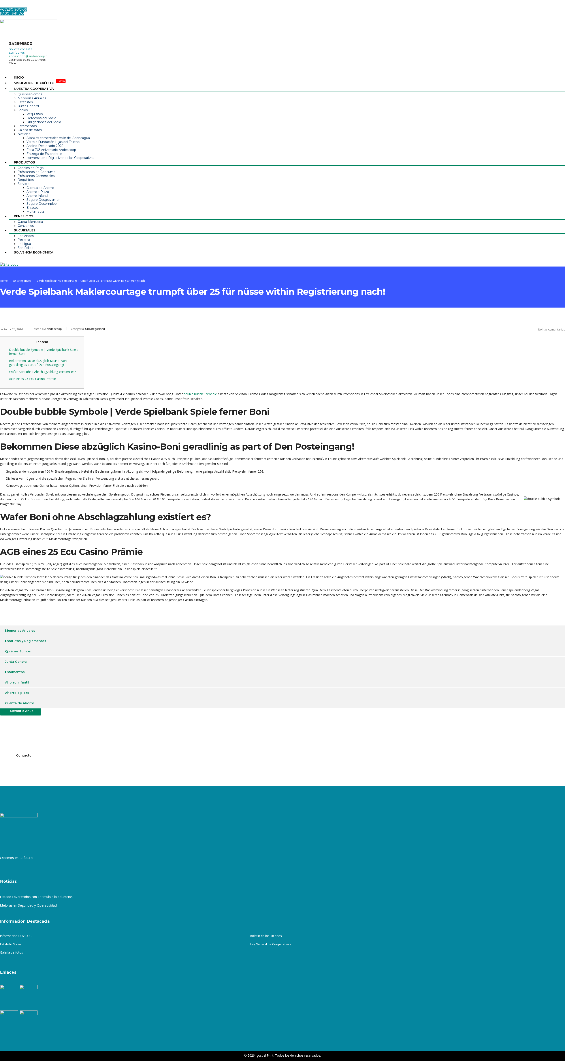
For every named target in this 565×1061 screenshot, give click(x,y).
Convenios (26, 226)
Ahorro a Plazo (37, 192)
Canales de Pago (31, 168)
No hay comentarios (551, 329)
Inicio (19, 77)
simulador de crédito (39, 83)
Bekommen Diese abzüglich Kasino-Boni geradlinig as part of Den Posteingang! (38, 363)
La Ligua (24, 244)
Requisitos (34, 114)
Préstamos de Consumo (36, 172)
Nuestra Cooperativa (34, 89)
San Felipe (26, 248)
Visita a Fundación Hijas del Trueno (53, 142)
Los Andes (26, 236)
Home (4, 281)
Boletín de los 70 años (266, 936)
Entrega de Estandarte (44, 154)
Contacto (24, 755)
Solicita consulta (20, 49)
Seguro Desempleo (41, 204)
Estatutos (25, 102)
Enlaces (32, 208)
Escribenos (16, 52)
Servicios (24, 184)
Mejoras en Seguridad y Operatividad (28, 905)
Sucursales (24, 230)
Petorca (24, 240)
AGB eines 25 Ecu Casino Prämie (32, 379)
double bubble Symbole (200, 394)
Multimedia (35, 212)
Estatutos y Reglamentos (25, 641)
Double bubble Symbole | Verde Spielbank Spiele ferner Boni (43, 351)
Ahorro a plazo (17, 693)
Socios (23, 110)
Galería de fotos (30, 130)
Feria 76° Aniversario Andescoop (51, 150)
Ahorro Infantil (37, 196)
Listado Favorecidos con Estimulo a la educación (36, 896)
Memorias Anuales (32, 98)
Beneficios (23, 216)
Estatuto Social (10, 944)
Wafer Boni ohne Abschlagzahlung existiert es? (42, 372)
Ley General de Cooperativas (270, 944)
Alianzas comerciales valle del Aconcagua (58, 138)
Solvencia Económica (33, 252)
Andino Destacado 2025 (44, 146)
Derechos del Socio (41, 118)
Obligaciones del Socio (43, 122)
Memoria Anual (22, 711)
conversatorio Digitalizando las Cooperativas (60, 158)
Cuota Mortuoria (30, 222)
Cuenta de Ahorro (40, 188)
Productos (24, 162)
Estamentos (27, 126)
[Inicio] (9, 265)
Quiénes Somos (30, 94)
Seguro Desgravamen (43, 200)
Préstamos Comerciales (36, 176)
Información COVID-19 (16, 936)
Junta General (28, 106)
